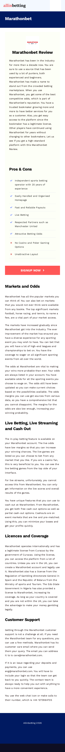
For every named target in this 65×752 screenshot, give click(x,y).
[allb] (14, 4)
